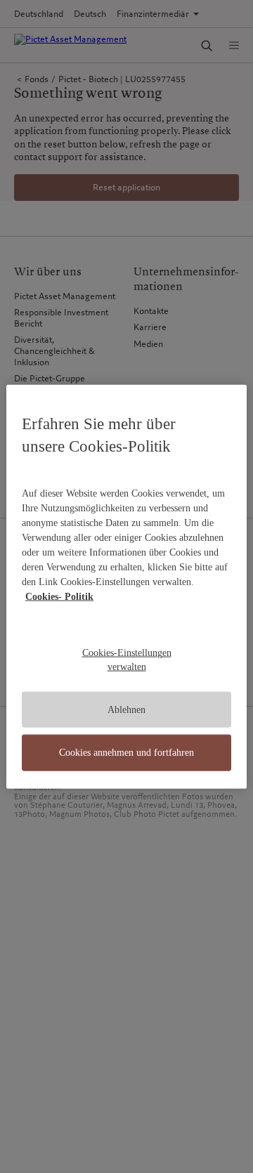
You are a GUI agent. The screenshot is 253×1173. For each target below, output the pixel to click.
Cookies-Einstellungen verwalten (126, 660)
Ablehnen (126, 709)
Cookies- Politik (59, 596)
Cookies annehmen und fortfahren (126, 752)
